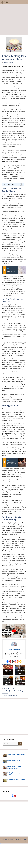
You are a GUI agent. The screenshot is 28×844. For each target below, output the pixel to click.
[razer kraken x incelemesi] (14, 843)
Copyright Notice (18, 839)
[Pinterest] (10, 661)
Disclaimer (19, 841)
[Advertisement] (14, 19)
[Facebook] (8, 661)
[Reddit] (18, 661)
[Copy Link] (20, 661)
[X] (13, 661)
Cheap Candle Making (10, 695)
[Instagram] (15, 661)
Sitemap (24, 841)
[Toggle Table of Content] (20, 184)
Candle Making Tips (9, 689)
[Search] (20, 743)
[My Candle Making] (5, 2)
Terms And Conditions (11, 841)
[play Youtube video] (14, 631)
